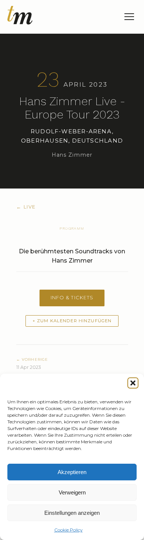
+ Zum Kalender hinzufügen (72, 320)
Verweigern (72, 492)
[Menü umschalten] (129, 16)
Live (26, 207)
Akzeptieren (72, 472)
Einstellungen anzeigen (72, 513)
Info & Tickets (72, 297)
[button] (133, 383)
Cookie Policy (68, 530)
